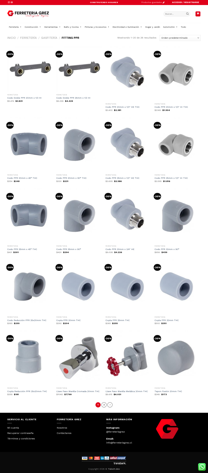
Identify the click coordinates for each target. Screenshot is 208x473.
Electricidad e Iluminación (126, 27)
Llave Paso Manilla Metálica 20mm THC (127, 391)
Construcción (31, 27)
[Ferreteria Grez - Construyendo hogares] (28, 13)
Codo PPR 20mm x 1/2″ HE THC (123, 107)
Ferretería (14, 27)
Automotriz (169, 27)
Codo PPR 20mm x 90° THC (71, 178)
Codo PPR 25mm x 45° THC (22, 249)
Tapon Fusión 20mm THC (168, 391)
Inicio (11, 37)
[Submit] (187, 13)
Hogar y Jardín (152, 27)
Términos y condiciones (21, 438)
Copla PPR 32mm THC (167, 320)
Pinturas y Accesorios (95, 27)
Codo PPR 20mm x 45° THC (22, 178)
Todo (183, 27)
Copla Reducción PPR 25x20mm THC (27, 391)
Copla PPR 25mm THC (118, 320)
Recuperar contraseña (20, 433)
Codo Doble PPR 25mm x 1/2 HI (73, 98)
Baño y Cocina (71, 27)
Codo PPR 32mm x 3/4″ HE (120, 249)
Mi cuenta (13, 427)
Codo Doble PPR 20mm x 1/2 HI (24, 98)
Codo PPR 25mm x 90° (68, 249)
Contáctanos (64, 433)
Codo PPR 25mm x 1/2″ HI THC (171, 178)
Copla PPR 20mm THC (68, 320)
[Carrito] (198, 13)
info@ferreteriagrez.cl (119, 442)
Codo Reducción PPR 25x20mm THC (26, 320)
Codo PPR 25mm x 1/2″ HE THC (122, 178)
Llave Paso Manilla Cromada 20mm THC (78, 391)
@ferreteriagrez (115, 431)
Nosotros (62, 427)
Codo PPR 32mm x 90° (167, 249)
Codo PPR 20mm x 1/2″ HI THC (171, 107)
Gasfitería (49, 37)
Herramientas (51, 27)
